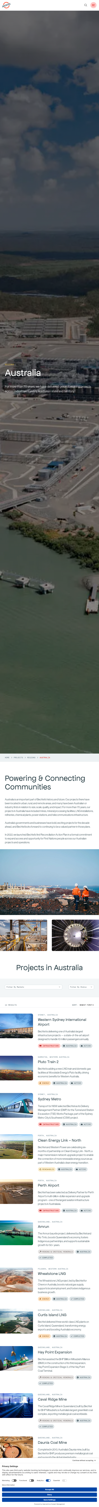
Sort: (75, 1005)
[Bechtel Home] (6, 5)
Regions (31, 757)
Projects (18, 757)
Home (7, 757)
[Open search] (86, 5)
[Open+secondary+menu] (93, 5)
